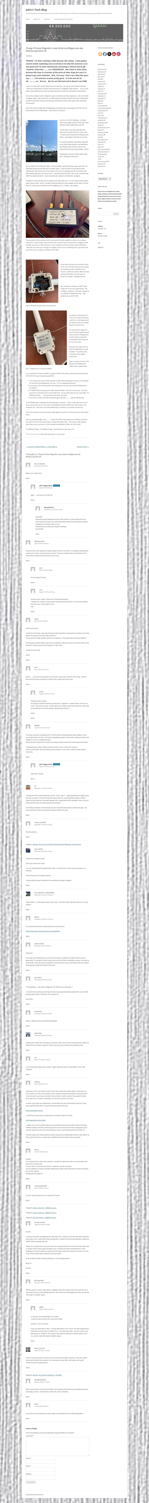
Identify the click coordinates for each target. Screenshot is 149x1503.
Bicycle (100, 76)
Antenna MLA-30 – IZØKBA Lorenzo (44, 1208)
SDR (46, 434)
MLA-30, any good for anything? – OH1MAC (47, 1375)
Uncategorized (102, 161)
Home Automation (103, 108)
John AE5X (38, 978)
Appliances (101, 72)
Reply (27, 478)
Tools (99, 156)
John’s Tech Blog (36, 10)
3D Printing (101, 69)
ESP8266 (100, 96)
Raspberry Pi (101, 132)
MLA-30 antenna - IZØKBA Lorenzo (44, 1218)
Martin (36, 917)
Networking (101, 122)
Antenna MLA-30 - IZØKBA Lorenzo (44, 1213)
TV (98, 159)
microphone (101, 118)
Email (28, 1466)
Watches (100, 164)
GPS (99, 103)
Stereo (100, 147)
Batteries (100, 74)
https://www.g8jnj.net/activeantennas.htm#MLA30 (43, 931)
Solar (99, 144)
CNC (99, 91)
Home (27, 19)
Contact (47, 19)
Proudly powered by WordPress (34, 1494)
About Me (37, 19)
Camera (100, 81)
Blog (99, 79)
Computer (101, 93)
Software (100, 142)
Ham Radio (101, 106)
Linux (99, 115)
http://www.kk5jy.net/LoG (34, 1111)
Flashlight (101, 98)
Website (28, 1474)
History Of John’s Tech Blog (63, 19)
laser (99, 113)
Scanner (100, 135)
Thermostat (101, 154)
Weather (100, 166)
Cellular (100, 86)
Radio (42, 434)
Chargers (100, 89)
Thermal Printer (102, 152)
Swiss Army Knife (103, 149)
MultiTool (101, 120)
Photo (100, 125)
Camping (100, 84)
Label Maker (101, 110)
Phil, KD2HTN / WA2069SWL (44, 893)
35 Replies (29, 56)
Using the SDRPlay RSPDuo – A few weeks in (41, 447)
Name (28, 1458)
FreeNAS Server (83, 447)
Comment (30, 1436)
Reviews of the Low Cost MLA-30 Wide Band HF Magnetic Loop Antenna (57, 844)
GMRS (99, 101)
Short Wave (51, 434)
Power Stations (102, 127)
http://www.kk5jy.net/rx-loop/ (36, 1120)
